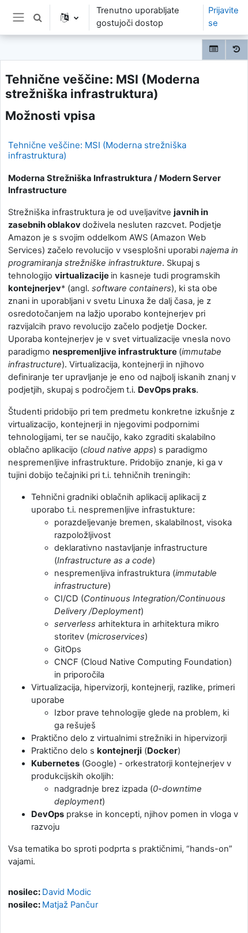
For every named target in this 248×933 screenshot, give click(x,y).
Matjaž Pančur (70, 905)
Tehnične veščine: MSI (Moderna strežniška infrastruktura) (97, 150)
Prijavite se (223, 16)
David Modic (66, 892)
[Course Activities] (214, 49)
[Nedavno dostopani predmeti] (237, 49)
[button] (37, 17)
